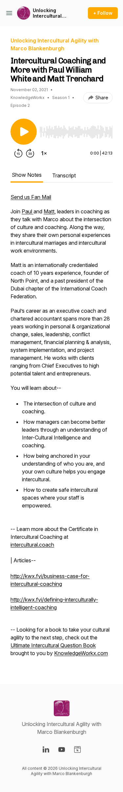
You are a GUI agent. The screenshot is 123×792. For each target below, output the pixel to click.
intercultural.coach (32, 544)
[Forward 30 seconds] (30, 153)
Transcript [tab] (64, 175)
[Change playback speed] (44, 153)
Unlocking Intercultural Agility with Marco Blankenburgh (49, 13)
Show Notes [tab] (27, 175)
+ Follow (103, 13)
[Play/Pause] (23, 132)
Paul (27, 211)
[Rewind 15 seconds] (18, 153)
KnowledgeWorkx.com (81, 653)
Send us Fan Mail (30, 197)
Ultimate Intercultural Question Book (53, 645)
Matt (49, 211)
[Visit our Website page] (77, 749)
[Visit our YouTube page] (61, 749)
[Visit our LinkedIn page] (46, 749)
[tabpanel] (61, 428)
